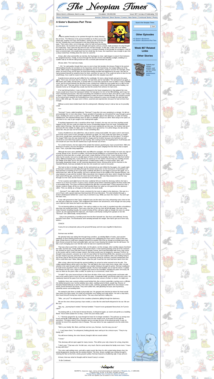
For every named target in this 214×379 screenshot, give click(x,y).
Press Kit (124, 374)
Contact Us (109, 374)
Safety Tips (100, 374)
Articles (98, 17)
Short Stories (115, 17)
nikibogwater (63, 26)
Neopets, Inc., (126, 371)
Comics (124, 17)
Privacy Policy (91, 374)
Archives (65, 17)
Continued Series (144, 17)
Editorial (105, 17)
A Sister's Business (141, 39)
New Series (132, 17)
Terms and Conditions (121, 375)
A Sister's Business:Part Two (145, 40)
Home (58, 17)
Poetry (155, 17)
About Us (117, 374)
